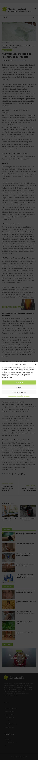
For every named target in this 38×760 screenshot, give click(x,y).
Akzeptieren (19, 382)
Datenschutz (20, 396)
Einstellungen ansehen (19, 392)
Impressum (27, 396)
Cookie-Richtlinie (13, 396)
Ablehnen (19, 387)
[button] (35, 364)
